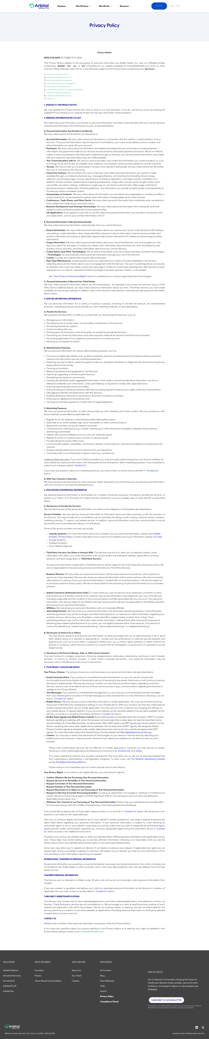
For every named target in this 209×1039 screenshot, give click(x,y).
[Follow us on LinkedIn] (196, 1027)
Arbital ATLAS (9, 986)
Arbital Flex (8, 991)
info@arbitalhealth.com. (92, 931)
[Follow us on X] (203, 1027)
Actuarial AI (9, 981)
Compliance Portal (109, 1001)
